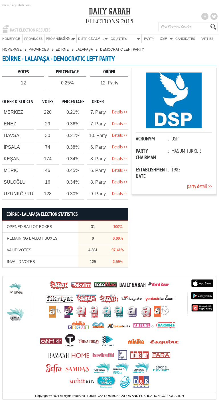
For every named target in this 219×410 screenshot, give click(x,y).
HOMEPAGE (11, 38)
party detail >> (199, 186)
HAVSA (11, 135)
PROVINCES (33, 38)
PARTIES (206, 38)
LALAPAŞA (85, 49)
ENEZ (10, 123)
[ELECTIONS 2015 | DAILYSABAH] (109, 12)
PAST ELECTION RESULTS (30, 30)
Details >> (119, 112)
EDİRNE (63, 49)
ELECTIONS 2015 (109, 21)
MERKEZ (13, 112)
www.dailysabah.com (16, 5)
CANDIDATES (185, 38)
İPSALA (12, 147)
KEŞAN (12, 158)
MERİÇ (11, 170)
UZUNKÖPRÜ (18, 193)
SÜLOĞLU (15, 182)
